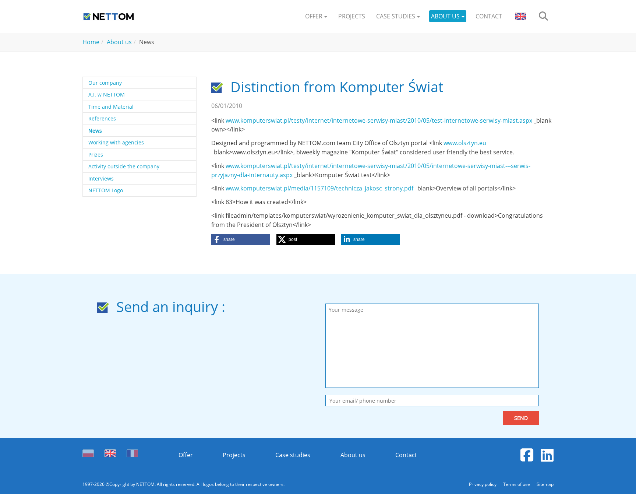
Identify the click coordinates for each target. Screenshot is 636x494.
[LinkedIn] (547, 455)
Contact (406, 455)
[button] (316, 16)
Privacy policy (483, 484)
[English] (110, 451)
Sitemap (545, 484)
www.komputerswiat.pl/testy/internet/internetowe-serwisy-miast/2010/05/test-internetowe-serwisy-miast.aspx (379, 120)
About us (352, 455)
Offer (186, 455)
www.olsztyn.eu (465, 143)
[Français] (132, 451)
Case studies (292, 455)
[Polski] (89, 451)
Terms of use (517, 484)
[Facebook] (526, 455)
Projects (234, 455)
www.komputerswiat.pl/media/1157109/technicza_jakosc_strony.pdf (319, 188)
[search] (543, 16)
